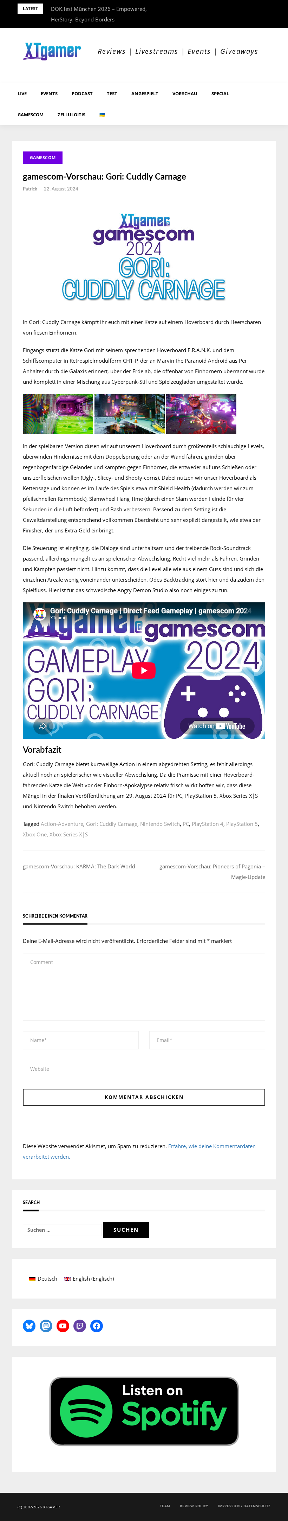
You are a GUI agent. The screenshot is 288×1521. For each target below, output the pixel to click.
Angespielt (144, 93)
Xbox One (35, 834)
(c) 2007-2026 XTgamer (39, 1506)
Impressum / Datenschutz (244, 1505)
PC (186, 823)
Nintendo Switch (160, 823)
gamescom (31, 114)
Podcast (82, 93)
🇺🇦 (102, 114)
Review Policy (194, 1505)
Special (220, 93)
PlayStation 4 (207, 823)
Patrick (30, 189)
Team (165, 1505)
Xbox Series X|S (69, 834)
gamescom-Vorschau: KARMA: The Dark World (79, 866)
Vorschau (184, 93)
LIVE (22, 93)
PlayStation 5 (242, 823)
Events (49, 93)
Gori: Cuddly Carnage (111, 823)
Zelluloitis (71, 114)
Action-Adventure (62, 823)
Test (112, 93)
